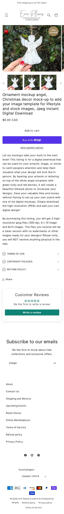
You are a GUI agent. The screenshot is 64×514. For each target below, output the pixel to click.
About (9, 384)
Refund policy (14, 434)
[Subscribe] (54, 363)
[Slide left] (3, 83)
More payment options (32, 147)
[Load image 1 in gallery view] (15, 82)
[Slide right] (60, 83)
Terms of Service (16, 427)
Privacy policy (45, 503)
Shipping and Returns (18, 398)
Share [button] (9, 279)
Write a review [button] (32, 312)
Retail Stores (13, 413)
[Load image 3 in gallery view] (49, 82)
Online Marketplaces (18, 420)
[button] (6, 15)
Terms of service (34, 507)
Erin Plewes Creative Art (30, 499)
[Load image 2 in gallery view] (32, 82)
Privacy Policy (14, 441)
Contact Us (12, 391)
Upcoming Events (16, 405)
